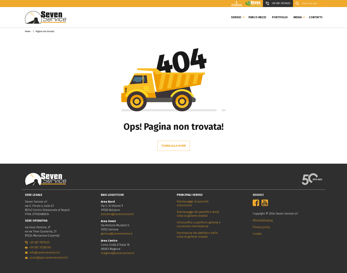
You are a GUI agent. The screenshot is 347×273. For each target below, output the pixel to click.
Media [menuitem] (298, 17)
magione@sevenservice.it (117, 253)
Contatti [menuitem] (315, 17)
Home (28, 31)
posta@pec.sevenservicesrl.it (48, 257)
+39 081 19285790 (40, 247)
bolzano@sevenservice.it (117, 214)
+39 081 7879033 (39, 242)
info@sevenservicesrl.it (44, 252)
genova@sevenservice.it (116, 233)
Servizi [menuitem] (236, 17)
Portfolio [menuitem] (280, 17)
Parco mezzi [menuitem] (257, 17)
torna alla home (173, 145)
